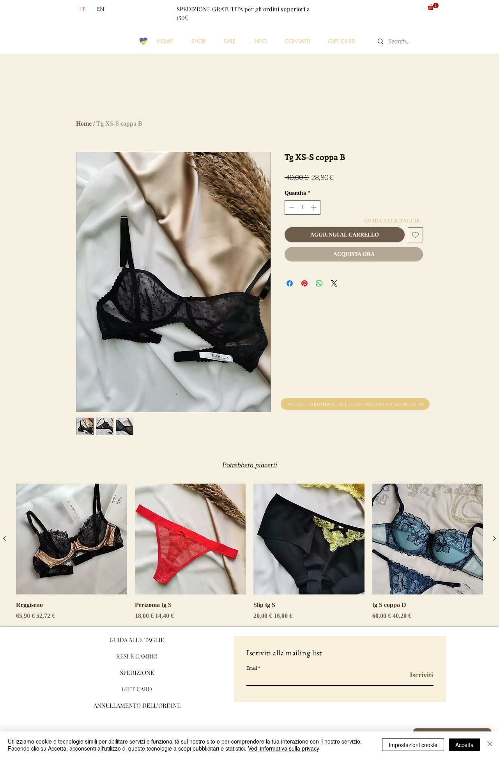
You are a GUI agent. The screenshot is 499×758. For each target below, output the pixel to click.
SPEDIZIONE (137, 672)
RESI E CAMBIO (136, 656)
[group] (249, 552)
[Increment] (314, 207)
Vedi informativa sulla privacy (283, 748)
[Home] (66, 9)
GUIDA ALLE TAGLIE (137, 640)
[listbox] (393, 9)
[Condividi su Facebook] (289, 283)
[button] (393, 9)
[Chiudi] (489, 745)
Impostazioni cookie (413, 745)
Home (84, 123)
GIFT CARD (137, 689)
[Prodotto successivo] (494, 538)
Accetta (464, 745)
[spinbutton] (303, 207)
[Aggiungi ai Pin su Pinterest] (304, 283)
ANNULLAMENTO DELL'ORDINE (137, 705)
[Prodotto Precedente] (4, 538)
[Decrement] (291, 207)
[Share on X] (334, 283)
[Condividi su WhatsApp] (319, 283)
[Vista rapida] (71, 539)
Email (251, 668)
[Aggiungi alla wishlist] (415, 234)
